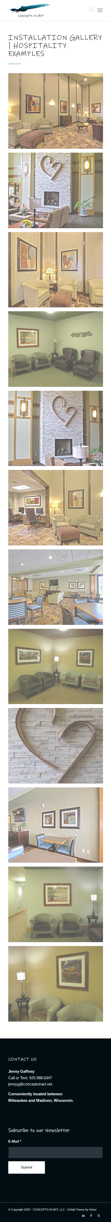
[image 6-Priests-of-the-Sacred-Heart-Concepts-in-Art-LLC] (57, 906)
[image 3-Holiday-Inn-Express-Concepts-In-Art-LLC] (57, 509)
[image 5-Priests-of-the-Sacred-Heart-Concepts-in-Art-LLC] (57, 351)
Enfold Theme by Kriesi (81, 1209)
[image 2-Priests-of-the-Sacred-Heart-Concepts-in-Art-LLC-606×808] (57, 430)
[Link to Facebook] (91, 1215)
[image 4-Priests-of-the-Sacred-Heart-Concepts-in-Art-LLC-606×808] (57, 747)
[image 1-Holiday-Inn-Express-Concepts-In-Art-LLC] (57, 113)
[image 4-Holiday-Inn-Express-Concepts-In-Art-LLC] (57, 589)
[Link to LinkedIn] (83, 1215)
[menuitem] (89, 10)
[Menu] (100, 10)
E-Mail (14, 1141)
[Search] (89, 10)
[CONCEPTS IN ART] (46, 10)
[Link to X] (99, 1215)
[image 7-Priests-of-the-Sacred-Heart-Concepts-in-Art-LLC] (57, 668)
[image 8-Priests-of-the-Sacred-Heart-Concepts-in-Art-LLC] (57, 985)
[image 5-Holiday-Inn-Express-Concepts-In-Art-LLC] (57, 827)
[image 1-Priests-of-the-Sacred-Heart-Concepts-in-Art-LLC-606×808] (57, 192)
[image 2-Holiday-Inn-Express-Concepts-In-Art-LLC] (57, 272)
